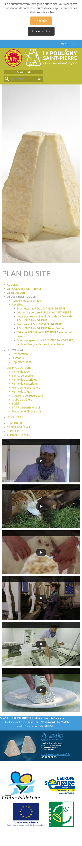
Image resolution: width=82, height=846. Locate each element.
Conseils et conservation (27, 300)
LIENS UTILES (15, 417)
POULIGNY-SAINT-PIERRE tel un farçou (40, 328)
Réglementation (22, 362)
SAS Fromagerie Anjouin (26, 407)
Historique (18, 358)
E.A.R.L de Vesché (23, 375)
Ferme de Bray (21, 371)
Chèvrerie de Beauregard (27, 395)
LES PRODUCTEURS (19, 367)
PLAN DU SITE (15, 423)
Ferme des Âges (22, 391)
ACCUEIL (12, 284)
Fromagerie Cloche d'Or (26, 411)
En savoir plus (41, 31)
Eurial (15, 403)
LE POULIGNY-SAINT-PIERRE (24, 288)
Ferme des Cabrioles (24, 379)
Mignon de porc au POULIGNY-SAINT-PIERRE (44, 312)
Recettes (17, 304)
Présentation (20, 354)
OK (40, 79)
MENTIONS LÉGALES (19, 427)
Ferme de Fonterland (25, 383)
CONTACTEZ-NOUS (19, 435)
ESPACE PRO (23, 72)
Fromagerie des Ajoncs (26, 387)
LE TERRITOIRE (16, 292)
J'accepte (41, 21)
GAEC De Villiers (22, 399)
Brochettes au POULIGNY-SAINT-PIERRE (41, 308)
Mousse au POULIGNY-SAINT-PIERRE (39, 324)
